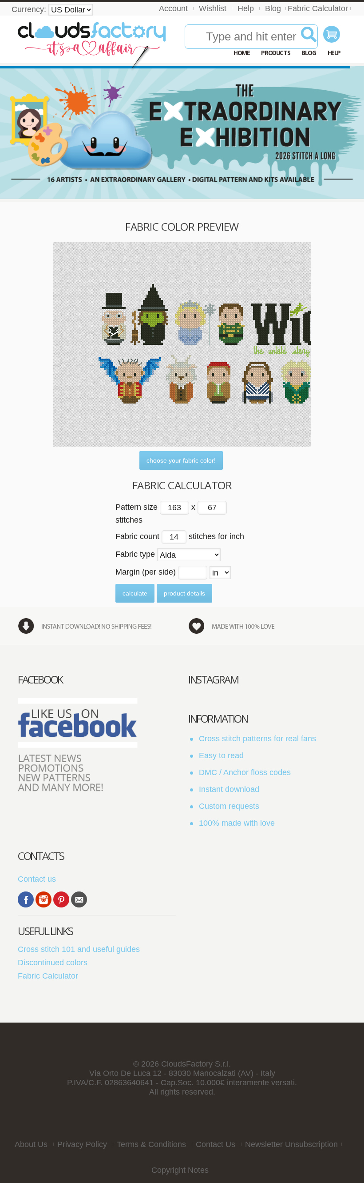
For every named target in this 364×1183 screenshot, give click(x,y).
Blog (273, 8)
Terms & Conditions (151, 1144)
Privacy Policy (82, 1144)
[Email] (79, 899)
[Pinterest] (61, 899)
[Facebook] (26, 899)
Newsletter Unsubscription (291, 1144)
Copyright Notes (180, 1170)
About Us (31, 1144)
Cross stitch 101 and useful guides (79, 949)
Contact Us (215, 1144)
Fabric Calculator (318, 8)
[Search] (309, 38)
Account (173, 8)
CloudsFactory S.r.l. (196, 1063)
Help (245, 8)
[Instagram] (43, 899)
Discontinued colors (52, 962)
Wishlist (212, 8)
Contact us (37, 879)
